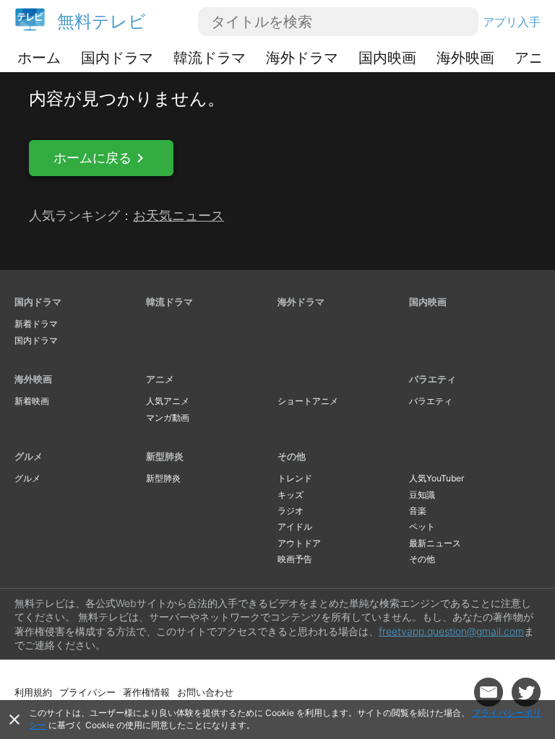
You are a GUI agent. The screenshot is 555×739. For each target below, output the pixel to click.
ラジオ (291, 510)
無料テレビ (101, 21)
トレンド (295, 478)
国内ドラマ (117, 57)
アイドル (295, 526)
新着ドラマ (36, 323)
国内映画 (387, 57)
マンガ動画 (167, 417)
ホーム (39, 57)
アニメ (160, 379)
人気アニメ (167, 400)
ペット (422, 526)
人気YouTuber (436, 478)
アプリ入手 (512, 21)
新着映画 (31, 400)
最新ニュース (435, 543)
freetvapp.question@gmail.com (451, 631)
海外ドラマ (302, 57)
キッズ (291, 494)
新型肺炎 (165, 456)
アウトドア (299, 543)
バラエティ (432, 379)
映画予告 (295, 559)
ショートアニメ (308, 400)
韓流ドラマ (209, 57)
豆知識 (422, 494)
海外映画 (465, 57)
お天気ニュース (178, 215)
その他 (292, 456)
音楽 (417, 510)
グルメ (28, 456)
